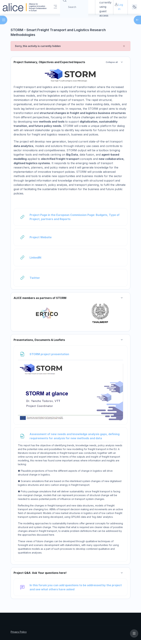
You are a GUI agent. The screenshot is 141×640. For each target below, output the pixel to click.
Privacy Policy (19, 631)
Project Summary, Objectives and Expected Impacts (49, 62)
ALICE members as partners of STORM (40, 298)
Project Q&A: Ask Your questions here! (40, 573)
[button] (122, 62)
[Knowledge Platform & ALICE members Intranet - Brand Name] (24, 7)
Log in (120, 7)
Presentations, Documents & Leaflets (39, 340)
